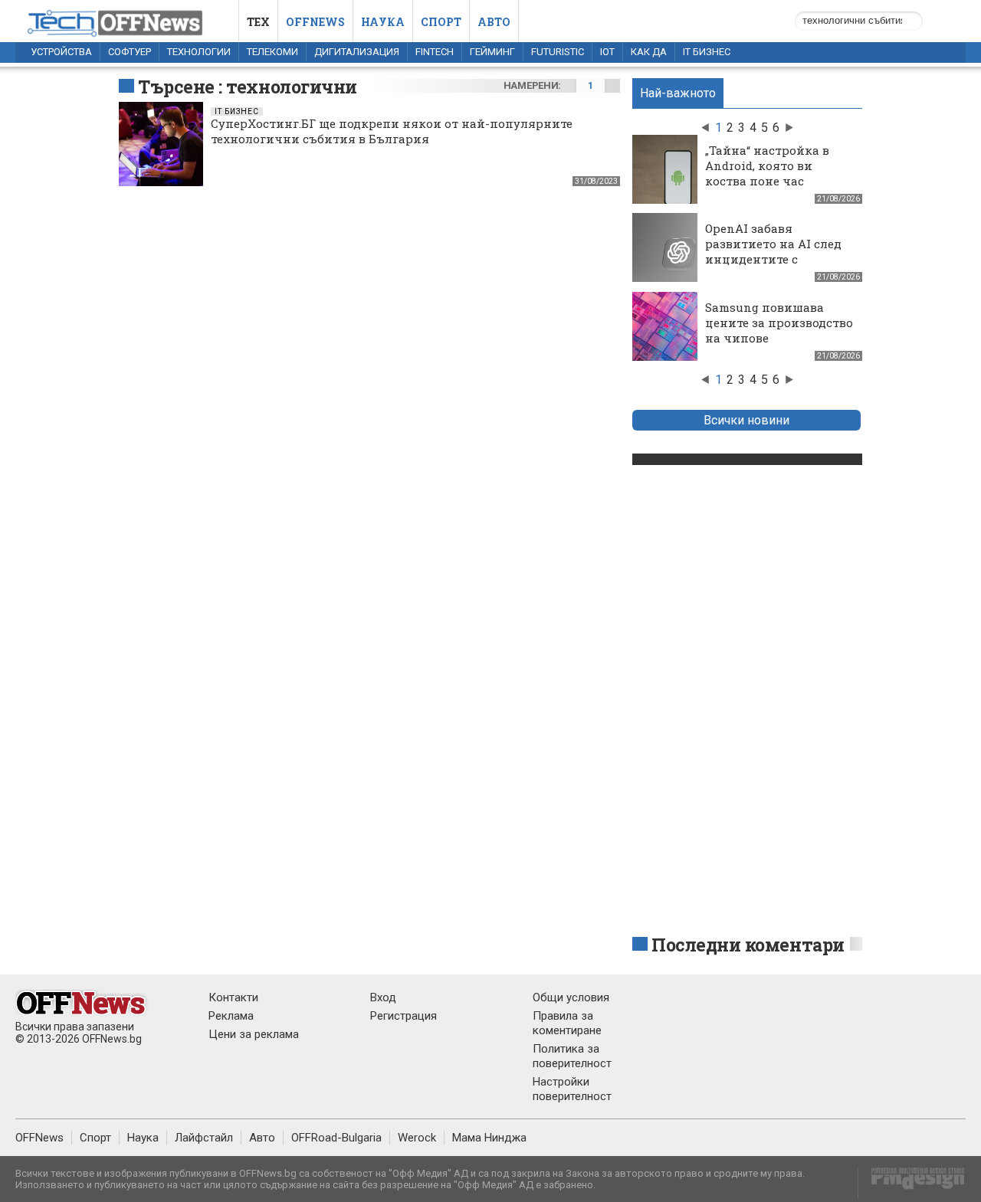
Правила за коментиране (567, 1023)
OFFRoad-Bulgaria (336, 1138)
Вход (383, 997)
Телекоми (272, 51)
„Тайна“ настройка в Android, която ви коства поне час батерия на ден (767, 173)
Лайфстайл (204, 1138)
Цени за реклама (253, 1034)
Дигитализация (356, 51)
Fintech (434, 51)
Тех (258, 22)
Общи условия (571, 997)
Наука (383, 22)
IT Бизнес (706, 51)
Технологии (199, 51)
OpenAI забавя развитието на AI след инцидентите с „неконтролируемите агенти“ (773, 259)
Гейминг (492, 51)
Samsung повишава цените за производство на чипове (779, 323)
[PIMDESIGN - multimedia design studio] (912, 1183)
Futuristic (557, 51)
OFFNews (39, 1138)
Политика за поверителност (572, 1056)
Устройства (61, 51)
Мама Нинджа (489, 1138)
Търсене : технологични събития (247, 98)
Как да (649, 51)
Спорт (441, 22)
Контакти (233, 997)
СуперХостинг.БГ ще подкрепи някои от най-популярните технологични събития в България (392, 131)
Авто (493, 22)
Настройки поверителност (572, 1089)
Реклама (231, 1016)
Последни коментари (748, 944)
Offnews (315, 22)
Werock (417, 1138)
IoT (607, 51)
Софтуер (129, 51)
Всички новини (746, 420)
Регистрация (403, 1016)
